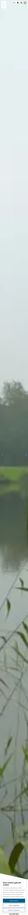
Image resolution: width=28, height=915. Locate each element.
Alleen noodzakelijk (14, 905)
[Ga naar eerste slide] (25, 454)
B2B (14, 2)
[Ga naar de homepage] (3, 5)
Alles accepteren (14, 900)
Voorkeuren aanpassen (14, 910)
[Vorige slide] (2, 454)
